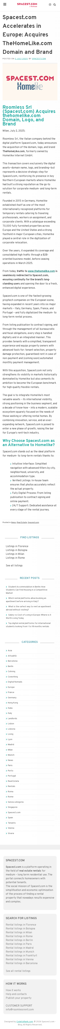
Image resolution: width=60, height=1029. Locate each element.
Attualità (12, 656)
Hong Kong (13, 703)
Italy (10, 713)
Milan (10, 750)
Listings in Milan (15, 554)
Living (10, 734)
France (11, 692)
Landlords (12, 718)
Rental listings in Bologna (20, 928)
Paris (10, 765)
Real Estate (22, 522)
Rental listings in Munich (20, 952)
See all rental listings (18, 971)
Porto (10, 771)
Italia (10, 708)
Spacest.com (39, 59)
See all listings (14, 565)
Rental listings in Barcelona (21, 963)
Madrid (11, 744)
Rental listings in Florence (21, 925)
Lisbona (11, 729)
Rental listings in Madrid (19, 948)
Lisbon (11, 724)
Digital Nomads (15, 682)
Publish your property (18, 998)
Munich (11, 755)
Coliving (11, 671)
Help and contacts (16, 994)
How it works (13, 990)
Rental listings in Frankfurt (21, 955)
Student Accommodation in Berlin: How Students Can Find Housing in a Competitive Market (26, 590)
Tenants (12, 823)
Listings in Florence (17, 546)
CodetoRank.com (24, 1021)
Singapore (12, 807)
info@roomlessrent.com (20, 1009)
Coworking (13, 677)
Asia (10, 650)
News (13, 522)
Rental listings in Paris (19, 944)
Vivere (11, 833)
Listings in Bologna (16, 550)
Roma (10, 791)
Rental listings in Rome (19, 936)
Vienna (11, 828)
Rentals (11, 786)
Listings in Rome (15, 558)
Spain (10, 817)
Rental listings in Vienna (19, 959)
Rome (10, 797)
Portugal (12, 776)
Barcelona (12, 661)
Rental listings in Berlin (19, 940)
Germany (12, 697)
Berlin (10, 666)
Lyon (10, 739)
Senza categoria (16, 802)
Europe (11, 687)
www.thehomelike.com (41, 271)
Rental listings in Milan (19, 932)
